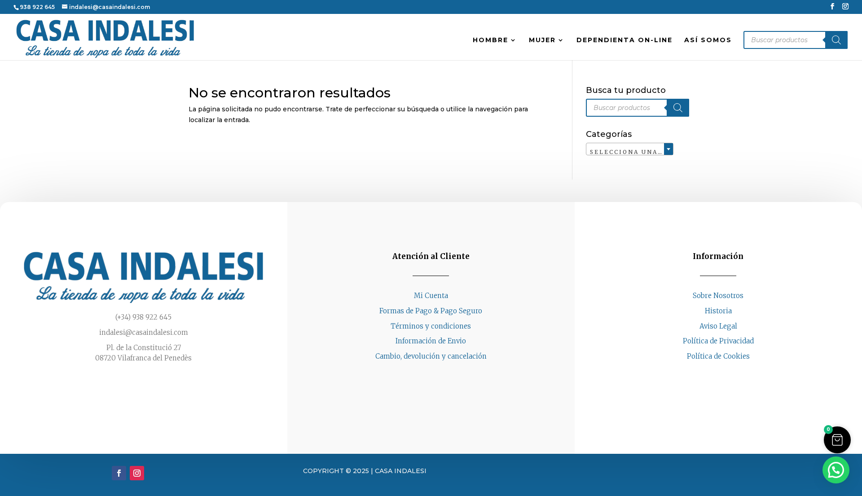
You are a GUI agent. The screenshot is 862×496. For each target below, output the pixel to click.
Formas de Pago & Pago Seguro (430, 311)
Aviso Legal (718, 326)
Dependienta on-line (624, 40)
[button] (837, 439)
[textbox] (629, 152)
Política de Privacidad (718, 341)
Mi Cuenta (431, 295)
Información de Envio (431, 341)
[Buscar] (836, 40)
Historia (718, 311)
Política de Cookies (718, 356)
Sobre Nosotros (718, 295)
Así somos (708, 40)
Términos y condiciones (431, 326)
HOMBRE (490, 40)
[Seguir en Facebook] (709, 373)
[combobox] (629, 149)
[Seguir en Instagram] (727, 373)
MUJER (542, 40)
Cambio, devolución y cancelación (431, 356)
